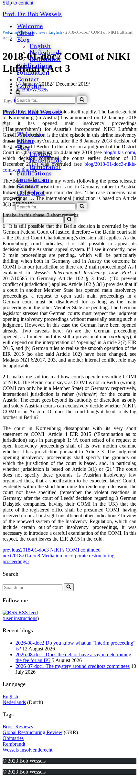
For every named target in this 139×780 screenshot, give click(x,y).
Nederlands (46, 52)
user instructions (20, 618)
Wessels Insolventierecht (27, 750)
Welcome (30, 26)
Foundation (33, 72)
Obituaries (13, 738)
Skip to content (18, 2)
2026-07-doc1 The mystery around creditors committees (73, 666)
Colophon (31, 86)
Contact (28, 79)
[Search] (82, 100)
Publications (34, 66)
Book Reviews (18, 726)
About (25, 33)
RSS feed (27, 612)
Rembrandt (45, 59)
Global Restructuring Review (32, 732)
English (40, 46)
